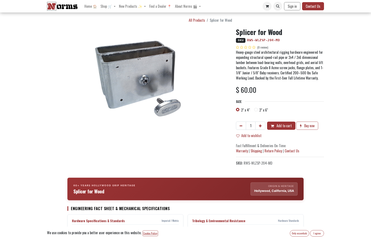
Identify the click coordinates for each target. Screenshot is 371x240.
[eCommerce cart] (267, 6)
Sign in (292, 6)
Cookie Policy (150, 233)
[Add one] (260, 126)
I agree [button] (317, 233)
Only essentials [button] (299, 233)
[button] (277, 6)
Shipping (256, 150)
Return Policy (273, 150)
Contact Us (313, 6)
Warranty (242, 150)
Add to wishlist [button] (251, 135)
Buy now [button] (309, 125)
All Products (197, 20)
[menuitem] (91, 6)
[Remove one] (241, 126)
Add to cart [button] (284, 125)
